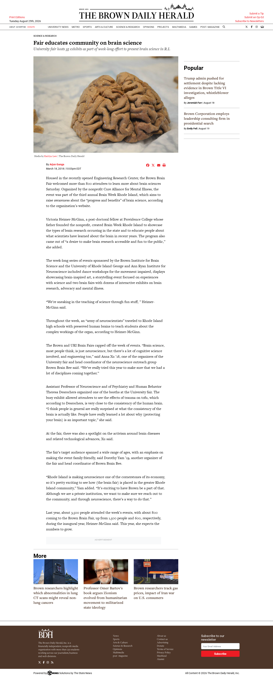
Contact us (162, 639)
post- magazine (120, 655)
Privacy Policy (164, 652)
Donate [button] (31, 27)
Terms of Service (165, 649)
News (116, 635)
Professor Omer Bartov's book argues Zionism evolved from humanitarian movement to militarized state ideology (105, 598)
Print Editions (17, 17)
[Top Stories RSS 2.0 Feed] (52, 662)
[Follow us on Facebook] (44, 662)
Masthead (162, 655)
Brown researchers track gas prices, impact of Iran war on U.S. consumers (156, 593)
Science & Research (128, 27)
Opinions (117, 649)
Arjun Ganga (57, 164)
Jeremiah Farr (194, 102)
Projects (163, 27)
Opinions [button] (148, 27)
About (12, 27)
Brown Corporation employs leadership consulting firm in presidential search (207, 118)
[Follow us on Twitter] (39, 662)
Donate (160, 645)
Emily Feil (192, 128)
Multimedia (179, 27)
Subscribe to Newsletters (249, 21)
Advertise (21, 27)
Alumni (160, 659)
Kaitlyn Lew (50, 156)
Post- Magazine (210, 27)
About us (161, 635)
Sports (87, 27)
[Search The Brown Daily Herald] (224, 27)
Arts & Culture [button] (104, 27)
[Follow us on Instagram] (48, 662)
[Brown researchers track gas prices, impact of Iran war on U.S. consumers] (156, 571)
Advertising (162, 642)
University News (58, 27)
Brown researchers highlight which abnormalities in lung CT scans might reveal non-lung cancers (55, 595)
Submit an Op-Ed (254, 17)
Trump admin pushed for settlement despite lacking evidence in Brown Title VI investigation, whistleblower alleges (206, 88)
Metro (76, 27)
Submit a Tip (256, 13)
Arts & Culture (120, 642)
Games (193, 27)
